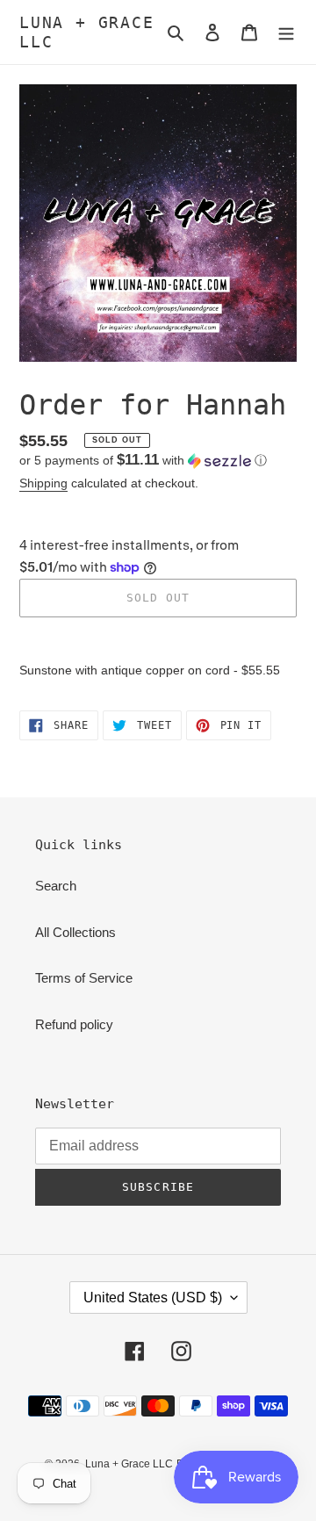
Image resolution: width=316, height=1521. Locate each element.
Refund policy (74, 1024)
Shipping (43, 483)
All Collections (75, 932)
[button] (143, 460)
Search (55, 885)
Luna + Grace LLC (86, 32)
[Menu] (286, 32)
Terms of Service (84, 977)
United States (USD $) (152, 1297)
